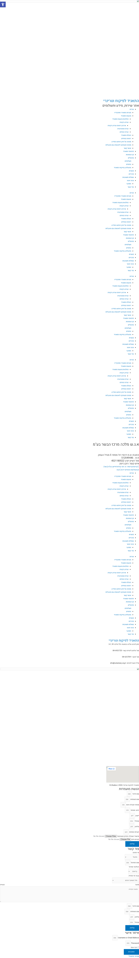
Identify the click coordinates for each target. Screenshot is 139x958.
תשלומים (128, 161)
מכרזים (131, 174)
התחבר (128, 183)
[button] (69, 448)
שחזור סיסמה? (134, 956)
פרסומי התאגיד (128, 151)
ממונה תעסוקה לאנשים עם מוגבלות (118, 145)
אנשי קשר (127, 148)
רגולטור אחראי (134, 867)
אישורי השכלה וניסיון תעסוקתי (128, 836)
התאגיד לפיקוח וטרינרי (121, 101)
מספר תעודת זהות (132, 804)
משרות (131, 171)
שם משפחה (134, 799)
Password (135, 943)
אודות (132, 109)
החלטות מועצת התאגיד (120, 119)
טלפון (136, 826)
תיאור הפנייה (69, 884)
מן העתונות (130, 154)
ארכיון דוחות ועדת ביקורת (117, 125)
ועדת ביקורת (124, 122)
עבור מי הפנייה (134, 875)
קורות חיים (135, 839)
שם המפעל (134, 862)
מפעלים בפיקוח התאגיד (122, 167)
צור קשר (131, 187)
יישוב (137, 815)
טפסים (128, 164)
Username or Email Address (128, 937)
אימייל (136, 821)
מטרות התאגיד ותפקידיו (122, 112)
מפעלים (131, 158)
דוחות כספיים (126, 138)
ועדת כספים (124, 132)
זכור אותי (134, 947)
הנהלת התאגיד (126, 135)
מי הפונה (136, 852)
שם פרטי (135, 794)
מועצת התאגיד (126, 116)
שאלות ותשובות (128, 177)
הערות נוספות (134, 832)
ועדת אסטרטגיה (123, 128)
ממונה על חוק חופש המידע (121, 141)
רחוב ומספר (134, 810)
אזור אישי (130, 180)
